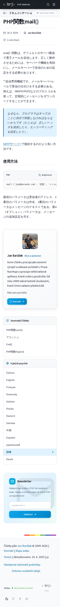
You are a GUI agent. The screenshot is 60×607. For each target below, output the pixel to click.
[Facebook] (20, 599)
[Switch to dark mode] (7, 599)
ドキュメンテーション (22, 13)
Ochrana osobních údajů (26, 571)
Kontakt (9, 551)
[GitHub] (13, 599)
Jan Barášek (34, 32)
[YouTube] (27, 599)
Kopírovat (47, 175)
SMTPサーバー (12, 144)
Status (8, 557)
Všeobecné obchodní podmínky (22, 564)
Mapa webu (22, 551)
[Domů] (4, 13)
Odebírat (28, 514)
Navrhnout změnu (47, 13)
